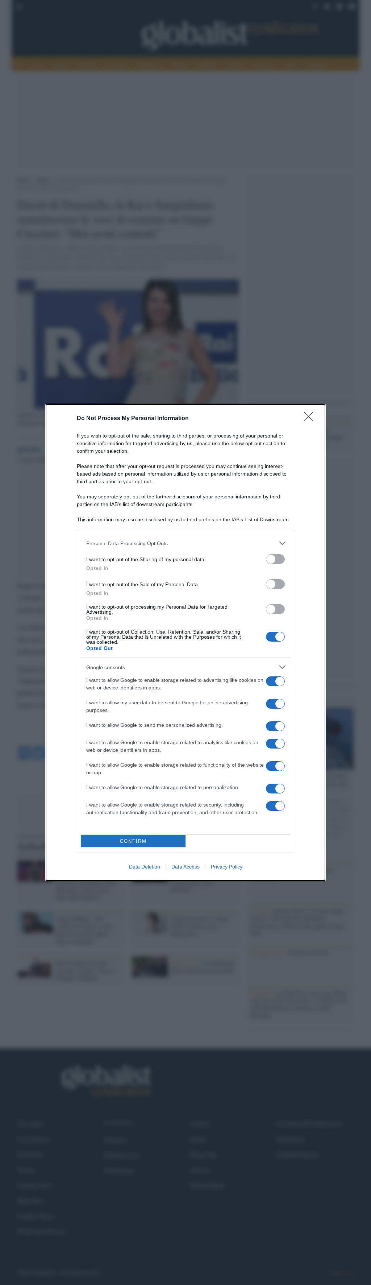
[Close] (311, 419)
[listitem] (185, 543)
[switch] (275, 559)
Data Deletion (144, 867)
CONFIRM (133, 841)
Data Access (185, 867)
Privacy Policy (226, 867)
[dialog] (185, 642)
